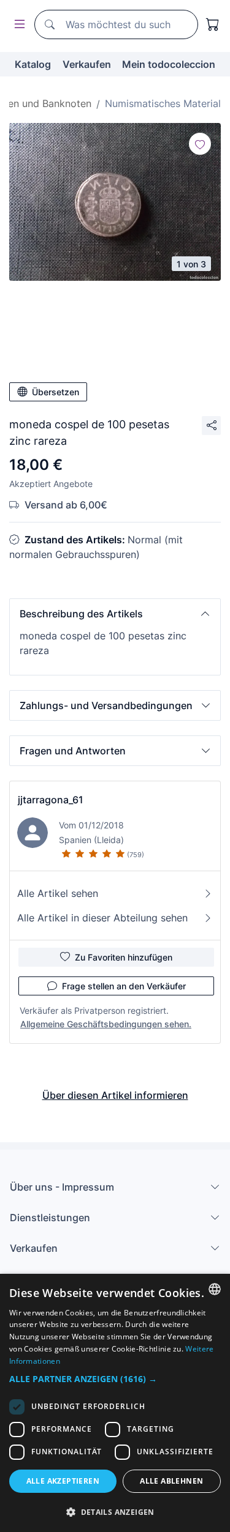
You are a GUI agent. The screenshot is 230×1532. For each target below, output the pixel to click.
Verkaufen (87, 64)
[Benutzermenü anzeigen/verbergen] (17, 25)
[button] (115, 613)
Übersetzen (55, 392)
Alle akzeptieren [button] (62, 1481)
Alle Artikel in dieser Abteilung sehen (102, 918)
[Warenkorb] (212, 24)
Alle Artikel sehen (57, 893)
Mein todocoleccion (168, 64)
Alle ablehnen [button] (171, 1481)
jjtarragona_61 (50, 800)
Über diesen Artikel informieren (115, 1095)
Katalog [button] (33, 64)
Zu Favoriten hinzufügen (123, 957)
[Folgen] (200, 144)
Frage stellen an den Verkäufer (124, 986)
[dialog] (115, 1403)
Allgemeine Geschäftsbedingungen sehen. (105, 1024)
